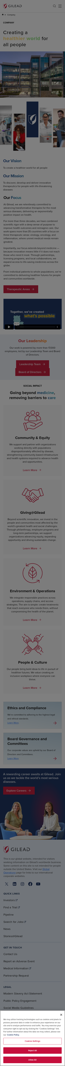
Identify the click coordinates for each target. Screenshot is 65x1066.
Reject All (32, 1050)
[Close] (61, 1014)
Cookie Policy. (13, 1034)
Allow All (32, 1059)
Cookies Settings (32, 1041)
